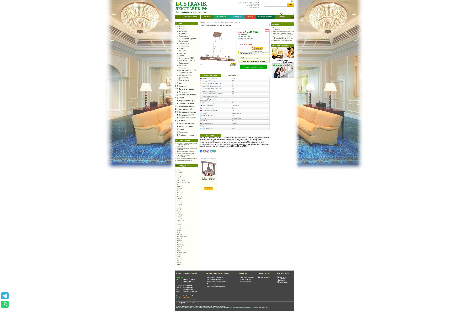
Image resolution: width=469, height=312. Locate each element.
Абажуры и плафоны (186, 123)
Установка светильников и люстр (187, 158)
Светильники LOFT (186, 115)
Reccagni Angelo (182, 252)
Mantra (179, 230)
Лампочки (182, 121)
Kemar (179, 213)
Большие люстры (185, 75)
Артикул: (241, 36)
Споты (181, 98)
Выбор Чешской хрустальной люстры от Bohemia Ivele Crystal (283, 34)
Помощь (275, 24)
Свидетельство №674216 (260, 307)
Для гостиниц (183, 78)
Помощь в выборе (213, 284)
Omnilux (179, 246)
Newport (179, 239)
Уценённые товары (186, 135)
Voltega (179, 262)
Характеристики (210, 75)
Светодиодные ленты (187, 112)
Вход (292, 17)
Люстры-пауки (184, 80)
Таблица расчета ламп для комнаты (253, 58)
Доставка (232, 75)
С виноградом (184, 41)
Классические (184, 46)
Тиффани (182, 53)
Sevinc (179, 255)
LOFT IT (179, 219)
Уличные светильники (187, 118)
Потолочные (183, 29)
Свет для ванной (185, 109)
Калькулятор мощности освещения (253, 61)
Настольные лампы (186, 89)
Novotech (179, 240)
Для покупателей (183, 140)
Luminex (179, 223)
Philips (179, 250)
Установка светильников (215, 279)
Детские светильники (186, 106)
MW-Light (179, 234)
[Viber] (207, 151)
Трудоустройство (245, 279)
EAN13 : (240, 39)
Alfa (178, 169)
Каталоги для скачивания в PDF (217, 281)
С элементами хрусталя (188, 39)
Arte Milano (180, 177)
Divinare (179, 195)
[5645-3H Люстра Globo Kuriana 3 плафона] (218, 67)
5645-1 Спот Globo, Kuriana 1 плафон (208, 178)
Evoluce (179, 201)
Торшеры (182, 86)
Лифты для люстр (185, 126)
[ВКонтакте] (201, 151)
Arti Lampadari (181, 179)
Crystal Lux (180, 188)
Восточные (183, 68)
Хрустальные (183, 36)
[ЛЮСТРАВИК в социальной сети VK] (282, 282)
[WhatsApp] (214, 151)
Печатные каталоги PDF (184, 160)
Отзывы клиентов (245, 281)
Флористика (183, 51)
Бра (179, 83)
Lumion (179, 224)
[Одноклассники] (204, 151)
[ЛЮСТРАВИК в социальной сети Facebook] (281, 280)
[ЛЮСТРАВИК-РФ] (192, 7)
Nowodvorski (181, 243)
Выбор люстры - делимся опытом (283, 31)
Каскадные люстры (186, 73)
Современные (184, 43)
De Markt (179, 191)
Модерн (181, 48)
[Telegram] (211, 151)
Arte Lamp (180, 175)
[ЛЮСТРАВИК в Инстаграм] (285, 278)
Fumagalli (179, 209)
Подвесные (183, 31)
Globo (178, 211)
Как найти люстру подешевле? (282, 40)
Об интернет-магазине (247, 277)
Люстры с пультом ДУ (187, 60)
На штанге (182, 34)
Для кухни (182, 65)
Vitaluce (179, 260)
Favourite (179, 204)
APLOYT (179, 173)
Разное (181, 129)
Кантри (181, 56)
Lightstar (179, 217)
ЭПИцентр (180, 265)
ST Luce (179, 259)
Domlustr (179, 197)
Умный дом (183, 132)
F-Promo (179, 203)
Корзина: (285, 14)
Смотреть (208, 188)
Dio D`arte (180, 193)
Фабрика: (241, 34)
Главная (202, 22)
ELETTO (179, 198)
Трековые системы (186, 103)
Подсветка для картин (187, 101)
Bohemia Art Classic (183, 181)
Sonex (179, 256)
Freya (178, 207)
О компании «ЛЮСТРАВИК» (185, 151)
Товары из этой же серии (253, 67)
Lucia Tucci (180, 220)
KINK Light (180, 214)
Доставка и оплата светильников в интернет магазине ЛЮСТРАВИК (187, 144)
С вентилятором (185, 63)
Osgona (179, 249)
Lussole (179, 227)
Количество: (242, 48)
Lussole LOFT (181, 229)
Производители (183, 166)
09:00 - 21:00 (188, 295)
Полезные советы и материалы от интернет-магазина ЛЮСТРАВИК (186, 155)
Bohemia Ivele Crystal (183, 183)
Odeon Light (180, 245)
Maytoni (179, 233)
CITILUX (179, 187)
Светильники (183, 92)
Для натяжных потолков (187, 70)
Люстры (181, 26)
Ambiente (179, 171)
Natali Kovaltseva (182, 236)
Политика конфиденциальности (217, 286)
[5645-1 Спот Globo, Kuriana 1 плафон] (208, 168)
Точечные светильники (187, 95)
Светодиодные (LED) (186, 58)
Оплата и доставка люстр (215, 277)
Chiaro (179, 185)
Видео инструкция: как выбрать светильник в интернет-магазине (283, 37)
